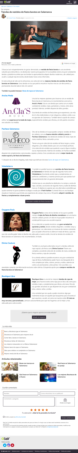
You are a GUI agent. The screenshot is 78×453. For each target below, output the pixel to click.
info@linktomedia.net (52, 427)
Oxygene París (8, 210)
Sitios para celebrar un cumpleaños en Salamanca (19, 350)
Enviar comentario (68, 418)
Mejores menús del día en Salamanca (15, 353)
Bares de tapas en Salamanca (32, 91)
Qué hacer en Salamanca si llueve (28, 376)
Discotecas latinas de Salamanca (14, 341)
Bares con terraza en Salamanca (26, 364)
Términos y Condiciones (41, 451)
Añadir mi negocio (39, 317)
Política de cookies (66, 451)
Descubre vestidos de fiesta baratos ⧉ (39, 201)
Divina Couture (8, 243)
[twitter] (4, 445)
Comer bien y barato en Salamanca (15, 338)
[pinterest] (12, 445)
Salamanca (9, 6)
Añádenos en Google (69, 63)
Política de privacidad (54, 451)
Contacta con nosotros (27, 451)
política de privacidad (20, 417)
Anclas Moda (7, 95)
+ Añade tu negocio (72, 18)
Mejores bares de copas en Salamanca (16, 347)
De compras (16, 6)
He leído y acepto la (15, 417)
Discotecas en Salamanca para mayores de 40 (18, 334)
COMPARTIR (69, 3)
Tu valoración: (27, 413)
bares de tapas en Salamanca (58, 159)
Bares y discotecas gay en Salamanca (15, 331)
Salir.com (3, 6)
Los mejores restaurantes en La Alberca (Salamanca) (20, 344)
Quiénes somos (16, 451)
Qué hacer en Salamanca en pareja (67, 364)
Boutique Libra (8, 276)
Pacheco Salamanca (10, 129)
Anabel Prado (12, 18)
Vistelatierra (7, 166)
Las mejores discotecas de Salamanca (67, 376)
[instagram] (8, 445)
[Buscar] (75, 2)
